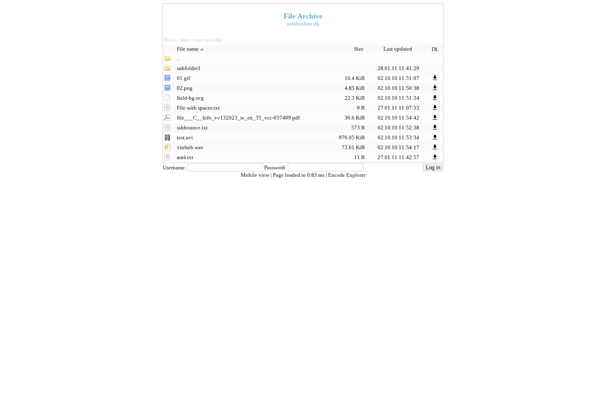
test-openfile (209, 40)
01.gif (183, 78)
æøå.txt (185, 157)
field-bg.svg (190, 98)
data (185, 40)
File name (188, 49)
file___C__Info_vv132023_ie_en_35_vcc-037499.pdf (238, 118)
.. (178, 58)
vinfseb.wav (190, 147)
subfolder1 (189, 68)
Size (359, 49)
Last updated (398, 49)
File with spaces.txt (198, 108)
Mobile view (255, 175)
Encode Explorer (347, 175)
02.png (185, 88)
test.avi (185, 137)
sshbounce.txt (192, 127)
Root (169, 40)
